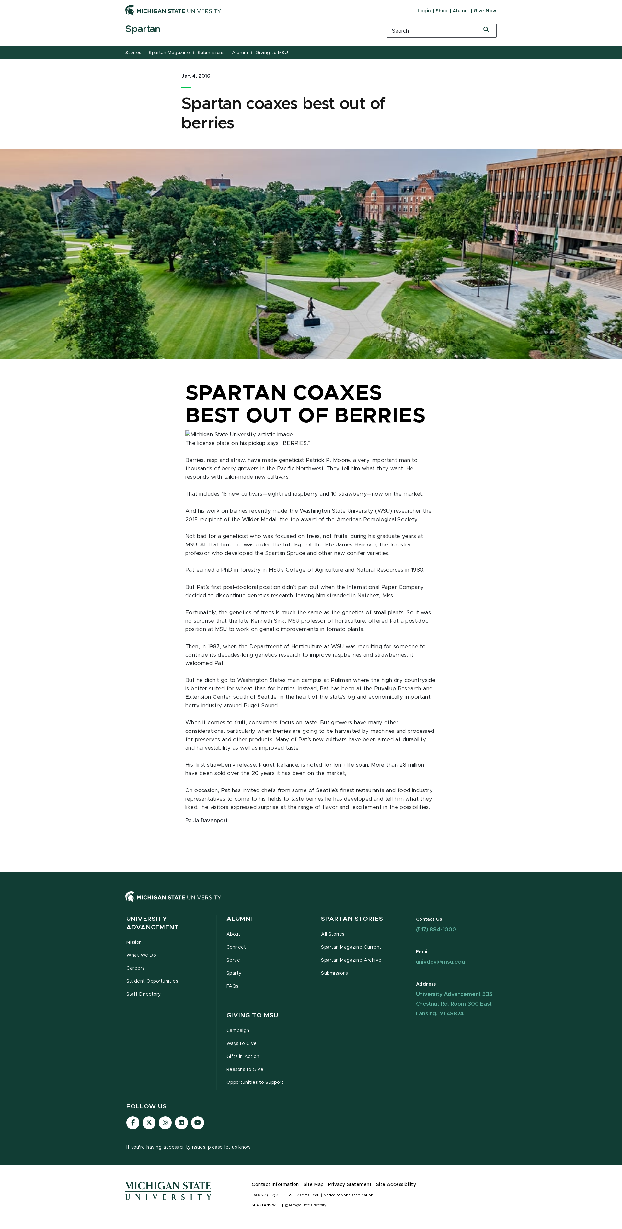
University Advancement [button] (152, 923)
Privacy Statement (350, 1184)
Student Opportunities (152, 981)
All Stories (332, 934)
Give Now (485, 11)
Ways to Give (241, 1043)
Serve (233, 960)
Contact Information (275, 1184)
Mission (134, 942)
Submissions (211, 53)
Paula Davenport (206, 820)
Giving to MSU (272, 53)
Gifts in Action (242, 1056)
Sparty (234, 973)
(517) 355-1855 (280, 1195)
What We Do (141, 955)
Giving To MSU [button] (252, 1015)
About (233, 934)
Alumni (461, 11)
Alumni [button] (239, 919)
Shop (442, 11)
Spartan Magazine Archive (351, 960)
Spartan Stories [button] (352, 919)
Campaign (237, 1030)
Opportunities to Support (255, 1082)
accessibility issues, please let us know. (207, 1147)
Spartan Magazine (169, 53)
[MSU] (311, 903)
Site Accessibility (396, 1184)
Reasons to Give (245, 1069)
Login (424, 11)
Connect (236, 947)
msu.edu (312, 1195)
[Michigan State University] (173, 10)
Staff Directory (143, 994)
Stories (133, 53)
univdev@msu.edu (440, 962)
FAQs (232, 986)
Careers (135, 968)
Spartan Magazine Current (351, 947)
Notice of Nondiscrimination (348, 1195)
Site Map (314, 1184)
